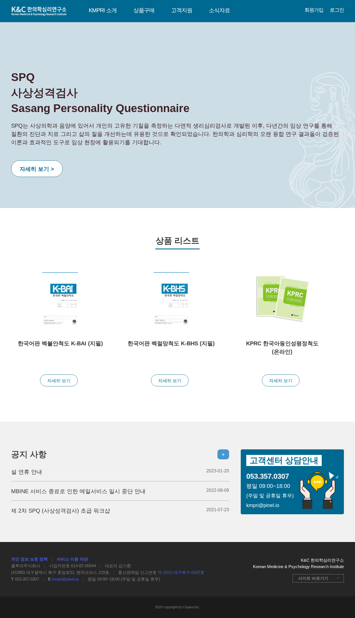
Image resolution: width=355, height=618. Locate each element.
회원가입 (314, 10)
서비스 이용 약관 (72, 559)
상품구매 (143, 10)
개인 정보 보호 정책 (29, 559)
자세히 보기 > (37, 169)
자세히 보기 (58, 380)
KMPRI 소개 (103, 10)
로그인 (337, 10)
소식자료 (219, 10)
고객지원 (181, 10)
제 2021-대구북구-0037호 (181, 572)
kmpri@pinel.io (65, 579)
